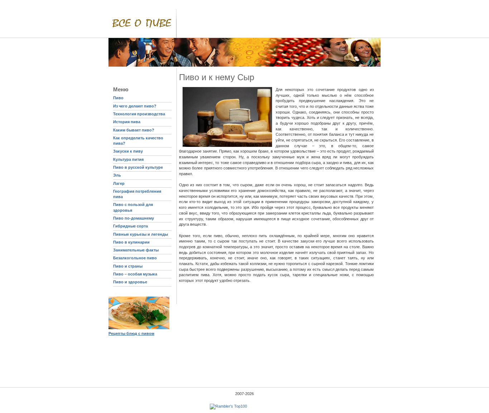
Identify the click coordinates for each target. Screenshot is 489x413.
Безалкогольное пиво (135, 258)
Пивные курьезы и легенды (140, 234)
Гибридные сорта (130, 226)
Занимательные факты (136, 250)
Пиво (118, 98)
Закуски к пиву (128, 151)
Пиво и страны (127, 266)
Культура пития (128, 159)
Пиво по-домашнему (133, 218)
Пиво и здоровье (130, 282)
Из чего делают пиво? (134, 106)
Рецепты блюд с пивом (131, 333)
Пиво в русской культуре (138, 167)
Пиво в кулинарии (131, 242)
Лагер (119, 183)
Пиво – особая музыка (135, 274)
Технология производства (139, 114)
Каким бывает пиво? (133, 130)
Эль (117, 175)
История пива (126, 122)
